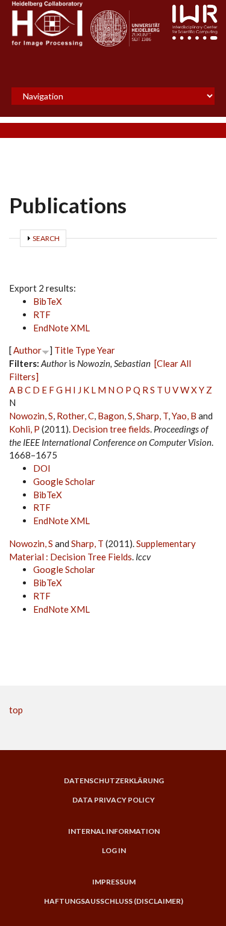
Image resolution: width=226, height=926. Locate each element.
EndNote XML (61, 327)
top (16, 709)
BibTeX (47, 301)
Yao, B (184, 415)
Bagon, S (115, 415)
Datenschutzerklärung (114, 780)
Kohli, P (24, 429)
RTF (42, 314)
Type (85, 350)
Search (46, 238)
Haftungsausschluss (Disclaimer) (113, 901)
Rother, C (75, 415)
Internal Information (114, 831)
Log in (114, 850)
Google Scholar (64, 481)
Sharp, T (152, 415)
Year (106, 350)
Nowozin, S (31, 415)
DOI (42, 468)
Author (27, 350)
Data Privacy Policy (113, 800)
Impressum (114, 882)
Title (64, 350)
